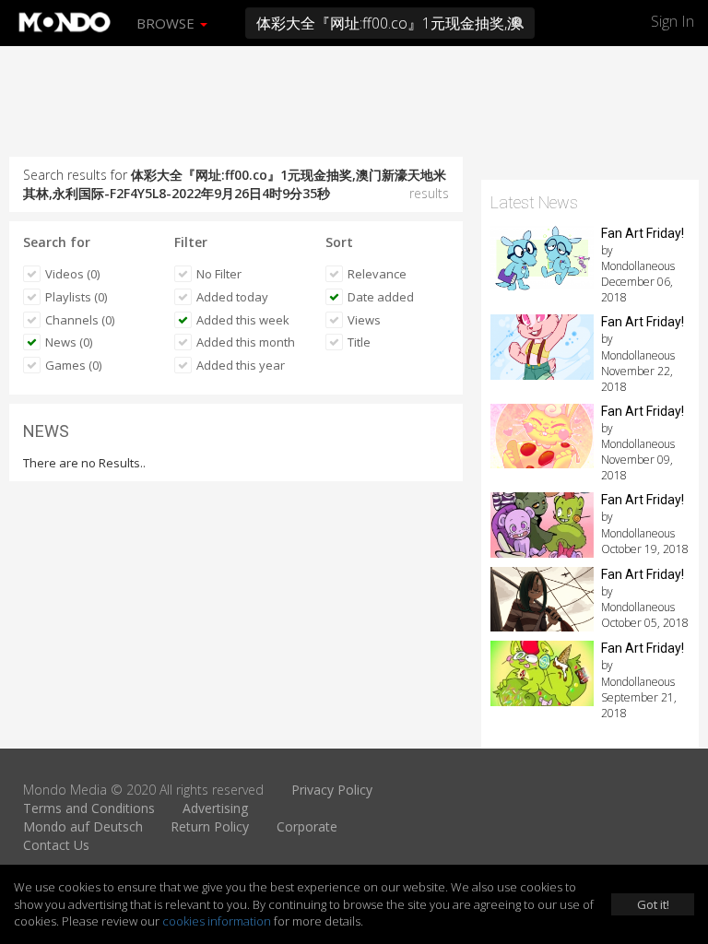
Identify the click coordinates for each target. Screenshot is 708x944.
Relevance (377, 274)
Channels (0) (79, 320)
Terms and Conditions (89, 808)
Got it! (653, 904)
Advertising (215, 808)
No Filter (219, 274)
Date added (381, 297)
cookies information (216, 921)
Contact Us (56, 845)
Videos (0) (72, 274)
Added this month (245, 342)
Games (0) (73, 365)
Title (359, 342)
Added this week (242, 320)
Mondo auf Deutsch (83, 826)
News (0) (68, 342)
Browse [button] (167, 23)
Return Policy (210, 826)
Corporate (307, 826)
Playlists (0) (76, 297)
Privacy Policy (331, 789)
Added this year (240, 365)
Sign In (672, 21)
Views (364, 320)
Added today (232, 297)
